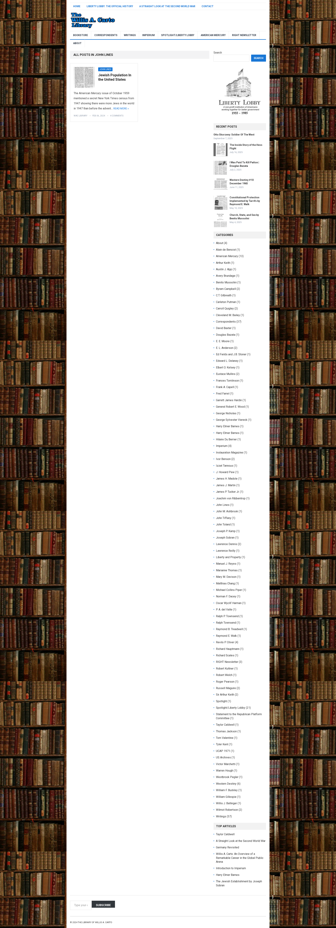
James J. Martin (226, 485)
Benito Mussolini (226, 282)
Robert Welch (224, 675)
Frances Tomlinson (227, 380)
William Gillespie (226, 796)
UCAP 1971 (223, 751)
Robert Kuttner (225, 668)
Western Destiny (226, 783)
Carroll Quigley (225, 308)
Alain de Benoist (226, 249)
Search (218, 52)
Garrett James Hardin (229, 400)
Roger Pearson (225, 681)
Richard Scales (225, 655)
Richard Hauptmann (227, 649)
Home (76, 6)
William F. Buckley (227, 790)
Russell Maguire (226, 688)
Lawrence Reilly (225, 550)
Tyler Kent (222, 744)
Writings (130, 35)
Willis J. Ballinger (226, 803)
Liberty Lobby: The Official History (110, 6)
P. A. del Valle (224, 609)
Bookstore (80, 35)
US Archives (223, 757)
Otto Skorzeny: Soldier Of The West (234, 134)
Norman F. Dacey (226, 596)
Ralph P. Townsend (227, 616)
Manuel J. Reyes (226, 563)
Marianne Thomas (227, 570)
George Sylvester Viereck (231, 419)
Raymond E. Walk (226, 635)
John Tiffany (223, 518)
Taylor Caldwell (225, 724)
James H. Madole (226, 478)
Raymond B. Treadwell (229, 629)
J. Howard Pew (225, 472)
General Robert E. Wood (230, 406)
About (77, 43)
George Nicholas (226, 413)
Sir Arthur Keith (225, 694)
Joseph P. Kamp (226, 531)
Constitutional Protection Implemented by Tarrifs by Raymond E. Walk (245, 200)
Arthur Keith (223, 262)
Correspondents (105, 35)
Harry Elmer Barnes (227, 426)
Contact (208, 6)
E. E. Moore (223, 341)
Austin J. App (224, 269)
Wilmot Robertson (227, 809)
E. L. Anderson (224, 348)
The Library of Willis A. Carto (95, 922)
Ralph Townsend (226, 622)
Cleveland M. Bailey (228, 315)
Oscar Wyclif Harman (228, 603)
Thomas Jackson (226, 731)
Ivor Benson (223, 459)
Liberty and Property (228, 557)
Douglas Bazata (225, 334)
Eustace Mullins (225, 374)
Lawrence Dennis (226, 544)
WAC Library (80, 115)
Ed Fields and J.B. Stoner (231, 354)
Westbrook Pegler (227, 777)
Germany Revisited (227, 847)
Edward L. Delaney (227, 360)
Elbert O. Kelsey (225, 367)
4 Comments (116, 115)
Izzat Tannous (224, 465)
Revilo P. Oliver (225, 642)
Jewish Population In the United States (114, 77)
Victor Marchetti (225, 764)
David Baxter (224, 328)
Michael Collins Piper (229, 590)
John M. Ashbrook (227, 511)
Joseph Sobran (225, 537)
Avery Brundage (225, 275)
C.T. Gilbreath (224, 295)
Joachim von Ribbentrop (231, 498)
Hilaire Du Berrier (226, 439)
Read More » (121, 108)
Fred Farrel (222, 393)
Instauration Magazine (229, 452)
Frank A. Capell (225, 387)
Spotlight (221, 701)
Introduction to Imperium (231, 868)
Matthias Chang (225, 583)
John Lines (105, 69)
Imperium (148, 35)
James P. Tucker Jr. (227, 491)
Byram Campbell (226, 289)
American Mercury (213, 35)
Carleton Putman (226, 302)
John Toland (223, 524)
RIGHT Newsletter (244, 35)
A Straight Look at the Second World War (167, 6)
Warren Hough (224, 770)
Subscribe (103, 905)
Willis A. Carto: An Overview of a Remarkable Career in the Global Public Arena (239, 857)
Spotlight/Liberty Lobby (177, 35)
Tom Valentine (224, 737)
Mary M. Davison (226, 576)
